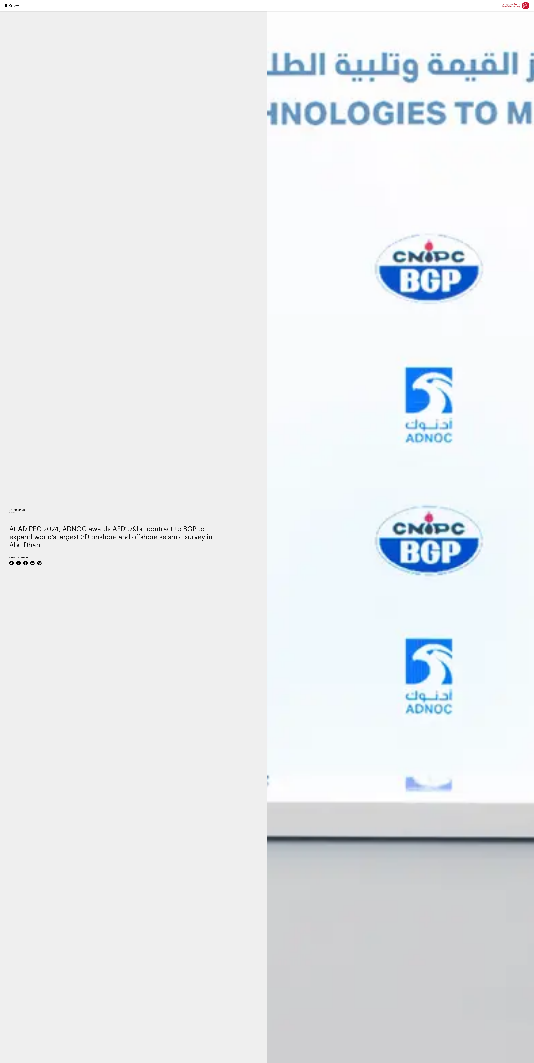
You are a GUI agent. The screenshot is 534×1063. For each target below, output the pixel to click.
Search (10, 5)
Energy (12, 512)
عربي (17, 4)
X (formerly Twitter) (18, 563)
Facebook (25, 563)
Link (11, 563)
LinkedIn (32, 563)
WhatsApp (39, 563)
